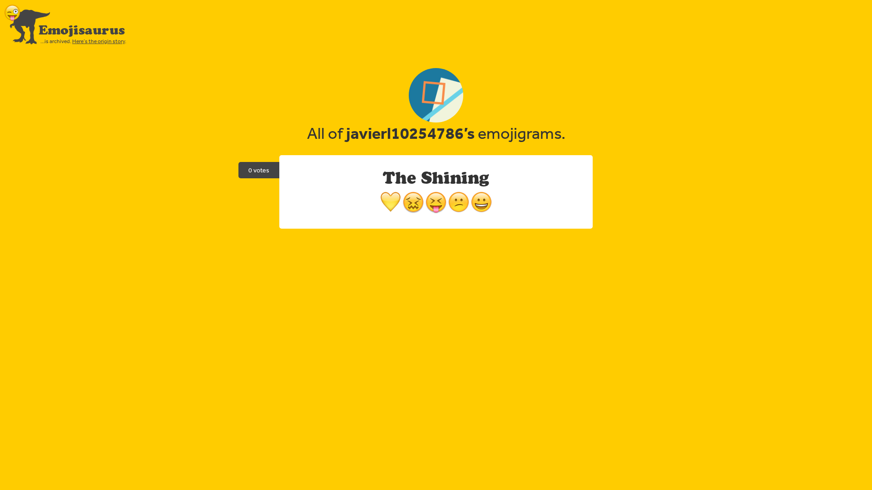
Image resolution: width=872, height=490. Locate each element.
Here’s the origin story (98, 41)
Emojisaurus (82, 30)
